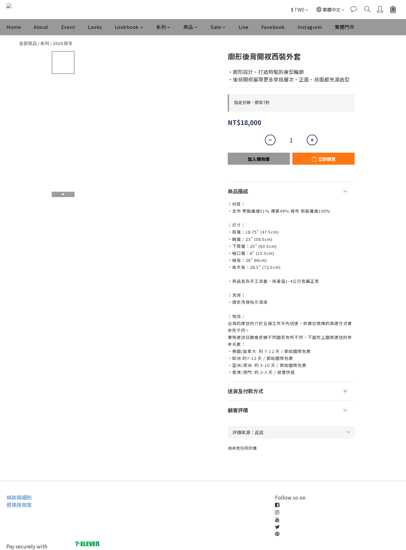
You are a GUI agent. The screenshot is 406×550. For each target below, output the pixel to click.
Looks (95, 26)
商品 (188, 26)
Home (13, 26)
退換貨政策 (19, 504)
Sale (215, 26)
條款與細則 (19, 497)
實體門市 (344, 26)
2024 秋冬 (63, 43)
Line (244, 26)
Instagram (310, 26)
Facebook (273, 26)
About (41, 26)
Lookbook (127, 26)
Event (68, 26)
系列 (161, 26)
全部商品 (28, 43)
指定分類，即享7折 (252, 102)
